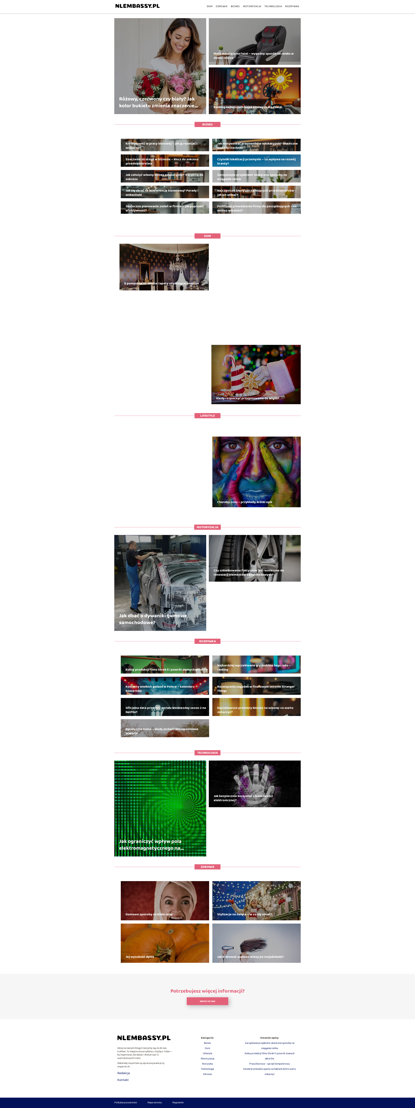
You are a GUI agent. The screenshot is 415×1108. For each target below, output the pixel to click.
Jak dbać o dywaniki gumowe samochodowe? (153, 619)
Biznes (235, 6)
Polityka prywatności (125, 1103)
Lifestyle (207, 415)
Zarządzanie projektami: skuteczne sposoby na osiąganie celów (252, 177)
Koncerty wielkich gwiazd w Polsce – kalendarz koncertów (160, 689)
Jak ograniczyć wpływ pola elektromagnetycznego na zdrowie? (150, 845)
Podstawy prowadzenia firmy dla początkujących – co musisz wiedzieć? (257, 208)
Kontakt (123, 1080)
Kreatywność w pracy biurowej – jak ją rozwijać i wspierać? (161, 145)
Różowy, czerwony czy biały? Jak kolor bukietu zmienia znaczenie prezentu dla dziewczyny (157, 102)
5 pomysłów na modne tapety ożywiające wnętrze (161, 283)
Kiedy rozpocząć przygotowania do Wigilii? (247, 398)
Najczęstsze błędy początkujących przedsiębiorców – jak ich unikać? (257, 192)
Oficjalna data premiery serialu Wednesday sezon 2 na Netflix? (166, 710)
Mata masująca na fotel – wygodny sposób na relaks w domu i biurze (254, 56)
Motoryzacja (252, 6)
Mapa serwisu (154, 1103)
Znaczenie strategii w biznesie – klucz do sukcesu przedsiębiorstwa (162, 161)
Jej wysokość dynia (140, 957)
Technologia (273, 6)
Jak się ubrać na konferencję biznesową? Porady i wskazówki (162, 192)
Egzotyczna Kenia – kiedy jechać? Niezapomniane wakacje (162, 731)
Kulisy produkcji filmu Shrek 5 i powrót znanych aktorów (167, 670)
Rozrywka (292, 6)
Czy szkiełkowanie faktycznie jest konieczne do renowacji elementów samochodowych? (249, 572)
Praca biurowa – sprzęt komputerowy (269, 1064)
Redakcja (123, 1073)
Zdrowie (222, 6)
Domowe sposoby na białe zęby (149, 914)
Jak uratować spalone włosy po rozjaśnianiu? (250, 957)
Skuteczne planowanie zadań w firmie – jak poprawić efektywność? (165, 208)
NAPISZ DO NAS (207, 1001)
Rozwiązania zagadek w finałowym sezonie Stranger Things (256, 689)
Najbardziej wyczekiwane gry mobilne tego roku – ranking (254, 667)
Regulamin (178, 1103)
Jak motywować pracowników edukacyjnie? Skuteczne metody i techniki (257, 145)
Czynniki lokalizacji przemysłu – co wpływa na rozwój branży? (256, 161)
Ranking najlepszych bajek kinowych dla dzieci (248, 107)
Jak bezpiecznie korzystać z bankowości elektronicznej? (243, 798)
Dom (210, 6)
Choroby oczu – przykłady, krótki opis (244, 502)
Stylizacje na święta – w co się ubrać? (244, 914)
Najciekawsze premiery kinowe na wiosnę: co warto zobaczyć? (255, 710)
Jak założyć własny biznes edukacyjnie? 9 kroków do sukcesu (164, 177)
